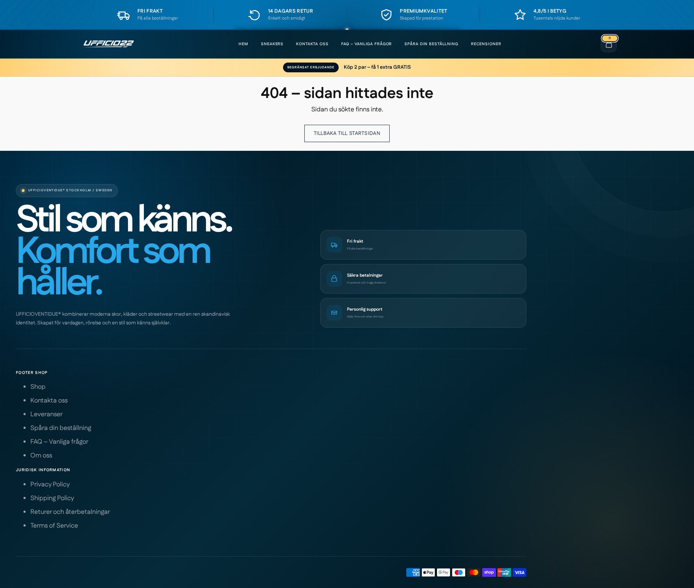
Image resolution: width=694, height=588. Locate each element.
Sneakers (272, 44)
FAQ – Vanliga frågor (366, 44)
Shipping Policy (52, 498)
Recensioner (486, 44)
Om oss (41, 455)
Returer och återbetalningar (70, 512)
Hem (243, 44)
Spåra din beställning (431, 44)
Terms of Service (54, 526)
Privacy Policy (50, 484)
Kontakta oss (312, 44)
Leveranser (46, 414)
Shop (38, 387)
